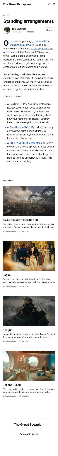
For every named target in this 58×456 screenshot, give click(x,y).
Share (49, 30)
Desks (6, 15)
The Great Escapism (17, 4)
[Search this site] (49, 4)
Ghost (35, 434)
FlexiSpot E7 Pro (18, 104)
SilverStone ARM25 (19, 127)
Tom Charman (19, 28)
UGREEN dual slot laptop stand (25, 143)
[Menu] (54, 4)
